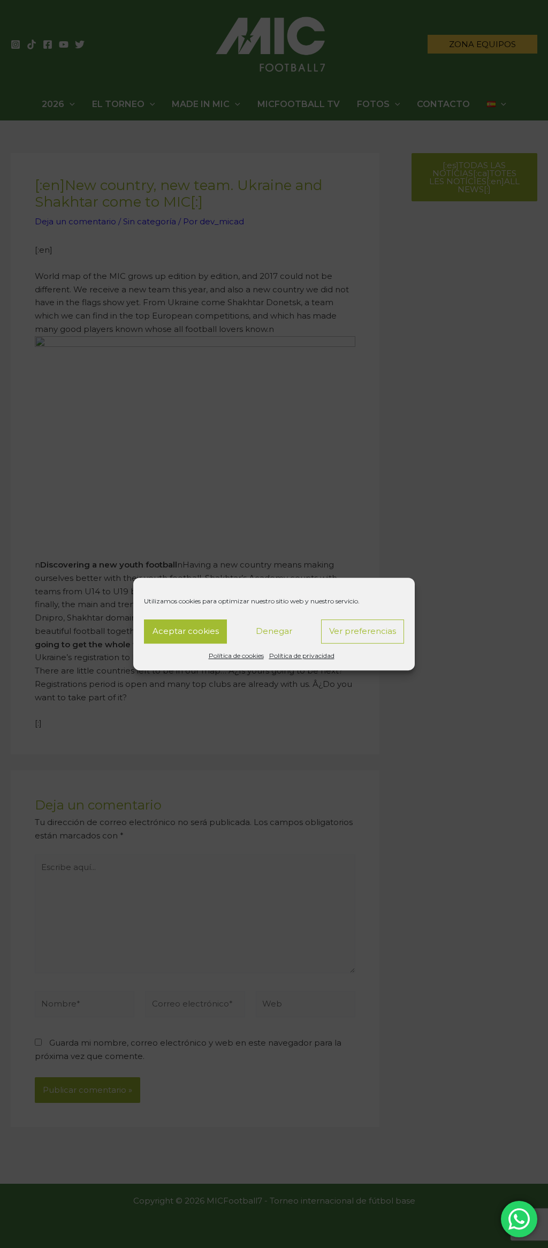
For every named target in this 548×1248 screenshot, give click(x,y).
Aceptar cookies (186, 631)
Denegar (274, 631)
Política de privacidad (301, 656)
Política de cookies (236, 656)
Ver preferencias (362, 631)
